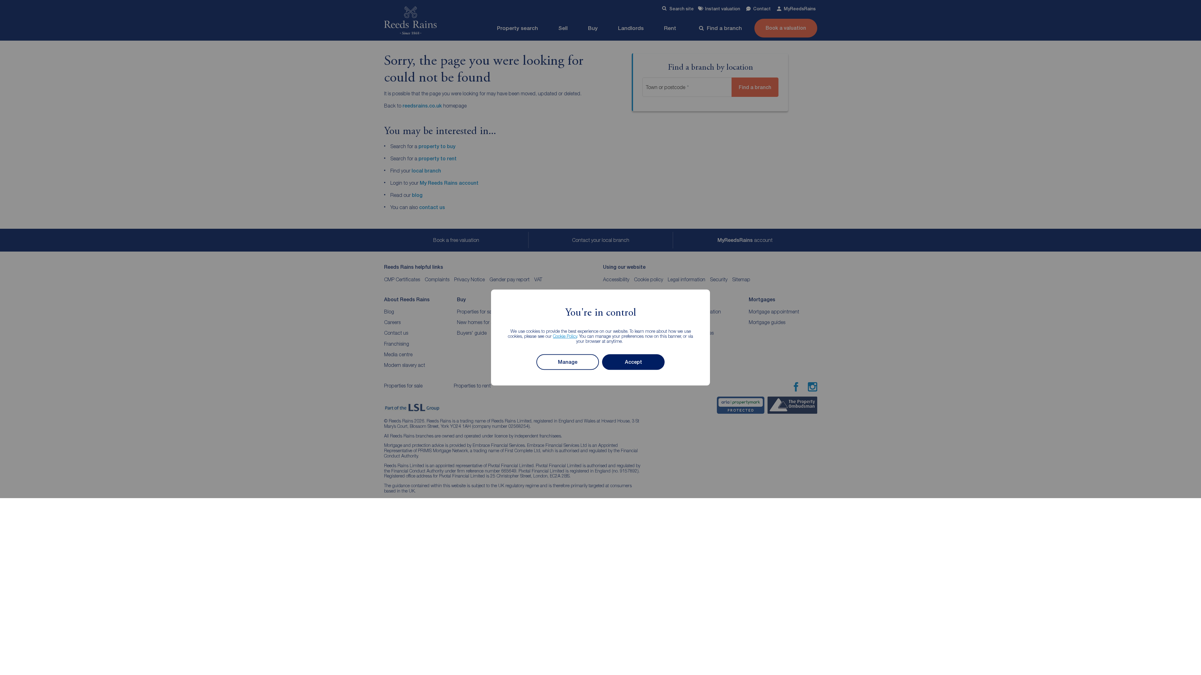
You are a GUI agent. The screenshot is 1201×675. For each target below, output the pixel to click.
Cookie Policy (565, 335)
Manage (567, 362)
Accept (633, 362)
